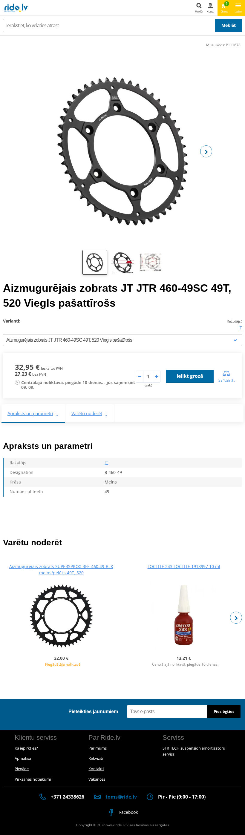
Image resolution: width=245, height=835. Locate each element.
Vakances (96, 779)
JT (240, 328)
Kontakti (96, 768)
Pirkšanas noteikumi (33, 779)
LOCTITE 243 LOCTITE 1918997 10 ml (184, 566)
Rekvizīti (95, 758)
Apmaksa (23, 758)
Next (206, 151)
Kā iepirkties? (26, 748)
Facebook (128, 812)
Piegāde (22, 768)
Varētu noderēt (86, 413)
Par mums (97, 748)
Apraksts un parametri (30, 413)
